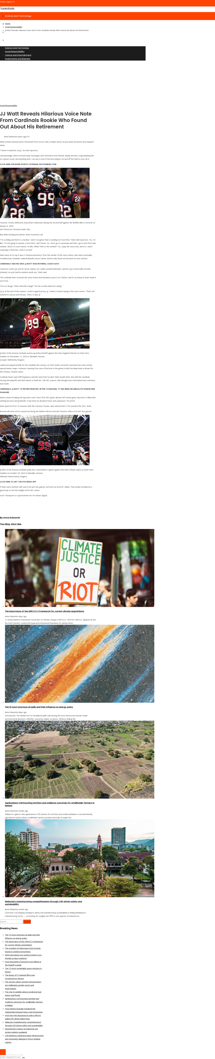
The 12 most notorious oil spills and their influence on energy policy (39, 707)
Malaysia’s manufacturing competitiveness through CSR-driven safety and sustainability (43, 903)
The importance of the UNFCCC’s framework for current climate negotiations (44, 611)
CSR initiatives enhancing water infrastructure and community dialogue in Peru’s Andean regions (24, 1038)
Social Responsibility (8, 105)
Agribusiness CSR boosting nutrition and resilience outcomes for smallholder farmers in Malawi (49, 804)
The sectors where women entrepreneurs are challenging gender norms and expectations (23, 985)
